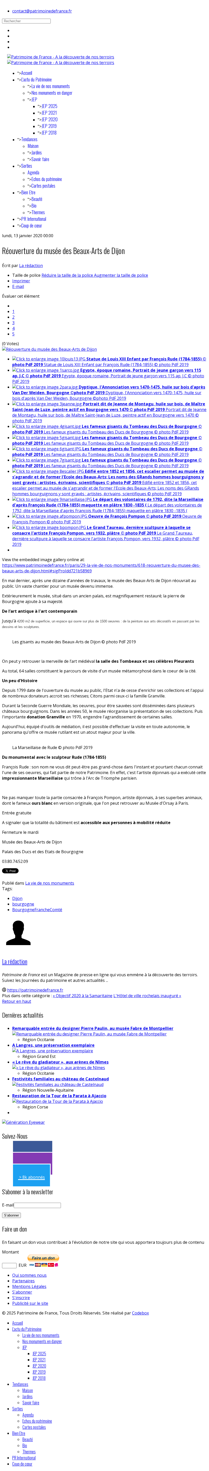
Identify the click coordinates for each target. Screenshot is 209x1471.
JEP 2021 (49, 112)
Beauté (36, 199)
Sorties (26, 165)
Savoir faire (40, 159)
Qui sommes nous (29, 1275)
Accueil (26, 72)
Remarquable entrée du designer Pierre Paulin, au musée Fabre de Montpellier (92, 1028)
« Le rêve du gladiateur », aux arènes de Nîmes (60, 1062)
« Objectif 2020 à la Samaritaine (82, 995)
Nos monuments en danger (51, 92)
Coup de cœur (31, 225)
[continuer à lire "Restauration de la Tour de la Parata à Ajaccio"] (57, 1101)
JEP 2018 (49, 132)
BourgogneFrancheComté (37, 909)
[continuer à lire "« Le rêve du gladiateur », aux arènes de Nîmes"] (58, 1067)
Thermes (38, 212)
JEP (34, 99)
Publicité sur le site (30, 1303)
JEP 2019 (49, 126)
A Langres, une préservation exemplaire (53, 1045)
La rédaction (31, 265)
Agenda (33, 172)
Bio (33, 205)
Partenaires (23, 1281)
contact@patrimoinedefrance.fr (42, 11)
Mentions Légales (29, 1286)
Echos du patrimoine (46, 179)
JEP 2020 (50, 119)
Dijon (17, 898)
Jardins (36, 152)
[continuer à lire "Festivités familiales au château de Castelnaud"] (57, 1084)
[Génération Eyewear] (23, 1122)
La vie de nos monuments (50, 86)
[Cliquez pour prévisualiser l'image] (49, 349)
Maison (33, 145)
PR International (33, 218)
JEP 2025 (49, 106)
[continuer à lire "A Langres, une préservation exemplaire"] (52, 1051)
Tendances (29, 139)
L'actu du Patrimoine (36, 79)
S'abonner (22, 1292)
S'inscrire (21, 1297)
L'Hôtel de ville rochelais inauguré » (147, 995)
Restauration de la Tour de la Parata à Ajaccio (59, 1096)
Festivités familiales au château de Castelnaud (60, 1079)
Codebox (140, 1313)
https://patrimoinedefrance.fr (35, 990)
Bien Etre (28, 192)
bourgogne (23, 904)
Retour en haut (16, 1001)
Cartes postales (43, 185)
